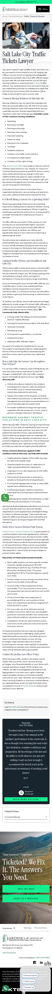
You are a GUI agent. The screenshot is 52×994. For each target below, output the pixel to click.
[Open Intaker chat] (23, 993)
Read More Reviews (26, 799)
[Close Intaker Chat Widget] (49, 964)
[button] (24, 787)
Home (4, 16)
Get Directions (9, 952)
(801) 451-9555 (31, 2)
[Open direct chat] (45, 964)
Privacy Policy (40, 928)
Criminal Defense (15, 16)
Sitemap (27, 928)
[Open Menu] (43, 9)
